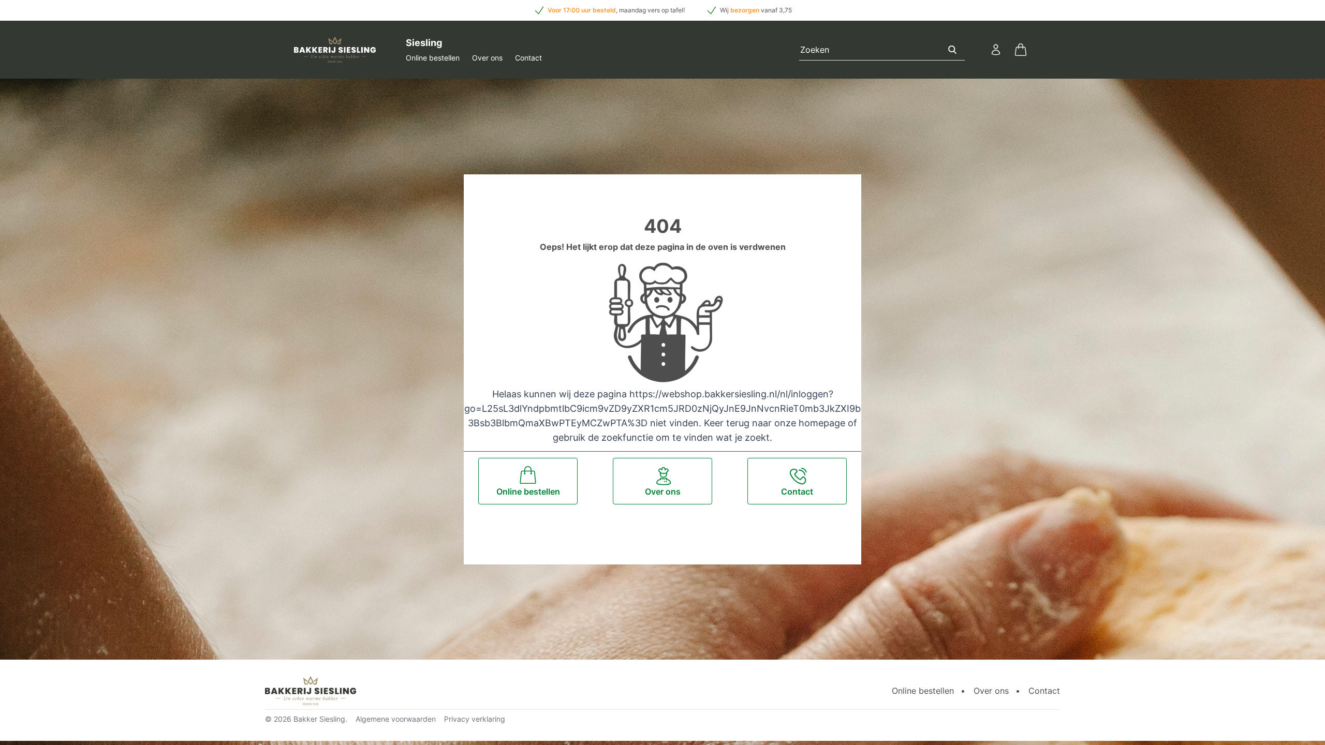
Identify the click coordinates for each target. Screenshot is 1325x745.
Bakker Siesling (319, 718)
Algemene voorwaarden (396, 718)
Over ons (487, 57)
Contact (528, 57)
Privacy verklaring (474, 718)
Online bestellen (433, 57)
